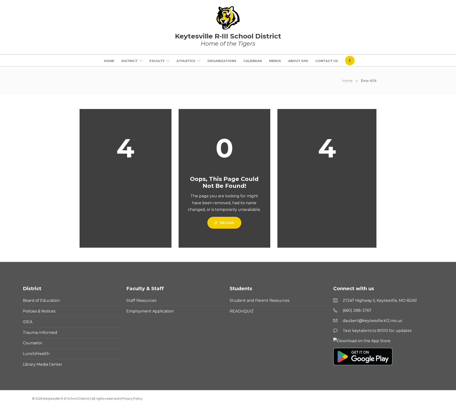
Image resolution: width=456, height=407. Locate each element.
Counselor (33, 343)
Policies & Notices (39, 311)
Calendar (252, 61)
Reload (226, 223)
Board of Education (41, 300)
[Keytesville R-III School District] (228, 18)
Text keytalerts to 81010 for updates (377, 330)
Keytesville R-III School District (66, 398)
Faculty (157, 61)
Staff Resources (141, 300)
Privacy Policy (131, 398)
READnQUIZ (242, 311)
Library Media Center (42, 364)
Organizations (221, 61)
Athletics (185, 61)
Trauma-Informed (40, 332)
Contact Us (326, 61)
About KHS (298, 61)
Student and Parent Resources (259, 300)
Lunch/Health (36, 353)
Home (109, 61)
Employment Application (150, 311)
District (129, 61)
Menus (275, 61)
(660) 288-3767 (357, 310)
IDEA (27, 322)
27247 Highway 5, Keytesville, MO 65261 (380, 300)
